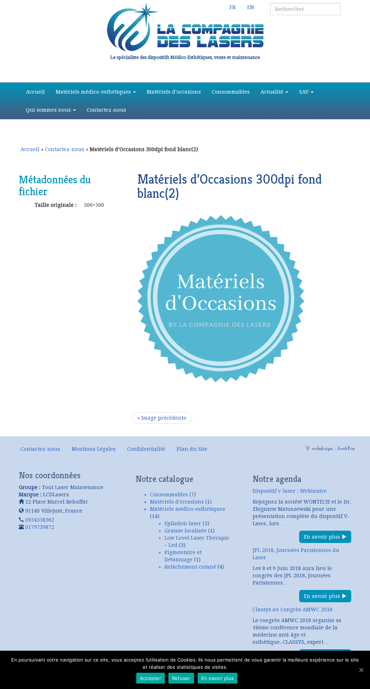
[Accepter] (361, 669)
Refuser (181, 678)
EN (250, 7)
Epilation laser (182, 523)
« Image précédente (161, 418)
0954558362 (39, 520)
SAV (304, 92)
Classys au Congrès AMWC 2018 (292, 609)
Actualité (273, 92)
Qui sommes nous (49, 110)
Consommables (231, 92)
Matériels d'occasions (177, 502)
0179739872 (39, 527)
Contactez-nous (106, 110)
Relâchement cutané (190, 567)
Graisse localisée (185, 531)
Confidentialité (146, 449)
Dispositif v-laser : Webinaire (290, 491)
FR (232, 7)
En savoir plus (322, 537)
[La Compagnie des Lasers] (185, 27)
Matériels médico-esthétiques (94, 92)
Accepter (150, 678)
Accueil (35, 92)
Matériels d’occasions (174, 92)
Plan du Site (192, 449)
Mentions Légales (94, 449)
